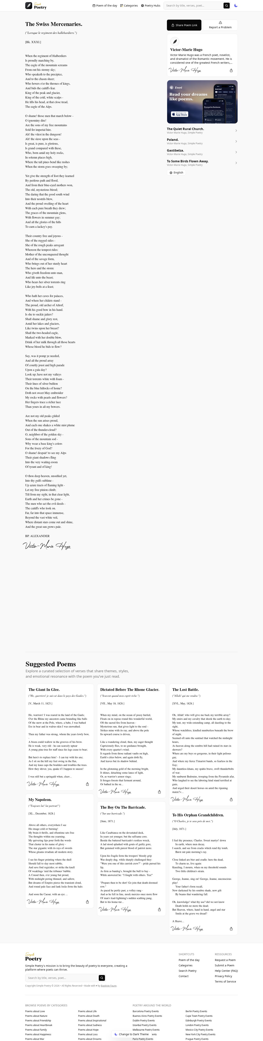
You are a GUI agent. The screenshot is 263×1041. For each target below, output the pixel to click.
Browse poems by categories (46, 1005)
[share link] (231, 70)
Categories (186, 965)
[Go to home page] (36, 5)
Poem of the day (189, 960)
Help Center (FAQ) (226, 971)
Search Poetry (187, 971)
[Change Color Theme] (236, 6)
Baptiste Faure (108, 985)
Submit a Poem (224, 965)
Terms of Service (225, 981)
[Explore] (226, 6)
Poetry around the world (152, 1005)
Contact (183, 976)
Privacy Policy (223, 976)
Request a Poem (225, 960)
